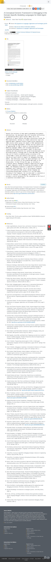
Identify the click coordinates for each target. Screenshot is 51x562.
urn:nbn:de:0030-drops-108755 (16, 85)
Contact (26, 560)
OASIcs (5, 531)
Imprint (43, 558)
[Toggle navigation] (48, 1)
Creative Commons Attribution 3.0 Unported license (28, 32)
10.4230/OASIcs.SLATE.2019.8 (16, 83)
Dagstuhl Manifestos (31, 533)
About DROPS (38, 558)
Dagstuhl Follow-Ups (8, 533)
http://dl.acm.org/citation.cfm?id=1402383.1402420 (23, 322)
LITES (28, 534)
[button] (43, 9)
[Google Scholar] (36, 227)
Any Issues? (48, 557)
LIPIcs (5, 530)
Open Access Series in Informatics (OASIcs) (24, 26)
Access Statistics (11, 111)
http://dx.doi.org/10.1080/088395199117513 (34, 424)
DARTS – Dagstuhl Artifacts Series (33, 530)
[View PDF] (14, 54)
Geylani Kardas (27, 19)
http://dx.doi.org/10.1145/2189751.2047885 (17, 397)
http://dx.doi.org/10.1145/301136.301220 (33, 418)
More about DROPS (8, 522)
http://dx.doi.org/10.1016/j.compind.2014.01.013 (33, 390)
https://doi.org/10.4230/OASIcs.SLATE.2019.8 (23, 193)
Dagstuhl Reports (30, 531)
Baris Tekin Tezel (16, 19)
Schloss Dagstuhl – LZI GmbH (14, 558)
